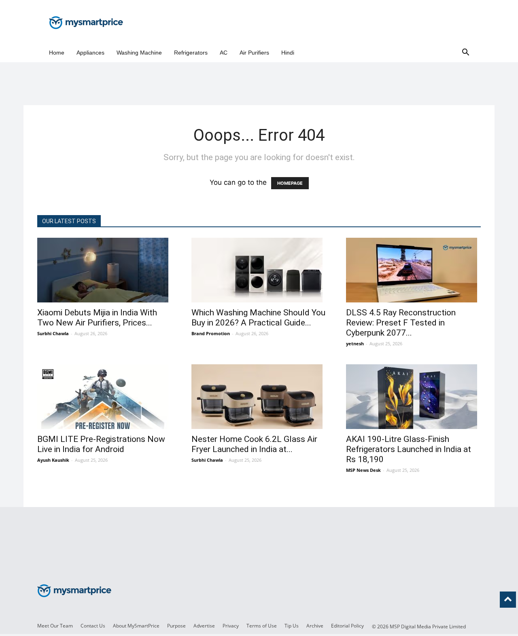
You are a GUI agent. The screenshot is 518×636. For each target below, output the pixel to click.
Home (56, 52)
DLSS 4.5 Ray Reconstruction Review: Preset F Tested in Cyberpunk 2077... (401, 323)
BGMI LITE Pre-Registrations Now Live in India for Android (101, 444)
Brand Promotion (210, 333)
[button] (465, 52)
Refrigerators (191, 52)
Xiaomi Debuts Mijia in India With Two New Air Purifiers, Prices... (97, 318)
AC (223, 52)
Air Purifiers (254, 52)
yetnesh (355, 343)
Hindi (287, 52)
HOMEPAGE (290, 183)
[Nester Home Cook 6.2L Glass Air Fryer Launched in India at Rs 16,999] (258, 396)
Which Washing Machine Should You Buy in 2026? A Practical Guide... (258, 318)
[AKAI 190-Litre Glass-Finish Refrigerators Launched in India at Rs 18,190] (413, 396)
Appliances (90, 52)
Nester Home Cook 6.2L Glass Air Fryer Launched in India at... (254, 444)
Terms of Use (261, 625)
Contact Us (93, 625)
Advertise (204, 625)
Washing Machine (139, 52)
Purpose (176, 625)
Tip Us (291, 625)
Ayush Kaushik (53, 460)
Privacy (231, 625)
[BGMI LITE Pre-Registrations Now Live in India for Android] (104, 396)
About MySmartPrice (136, 625)
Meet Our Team (55, 625)
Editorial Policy (347, 625)
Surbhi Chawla (53, 333)
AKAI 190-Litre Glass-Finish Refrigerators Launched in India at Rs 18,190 (408, 449)
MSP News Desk (363, 470)
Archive (314, 625)
